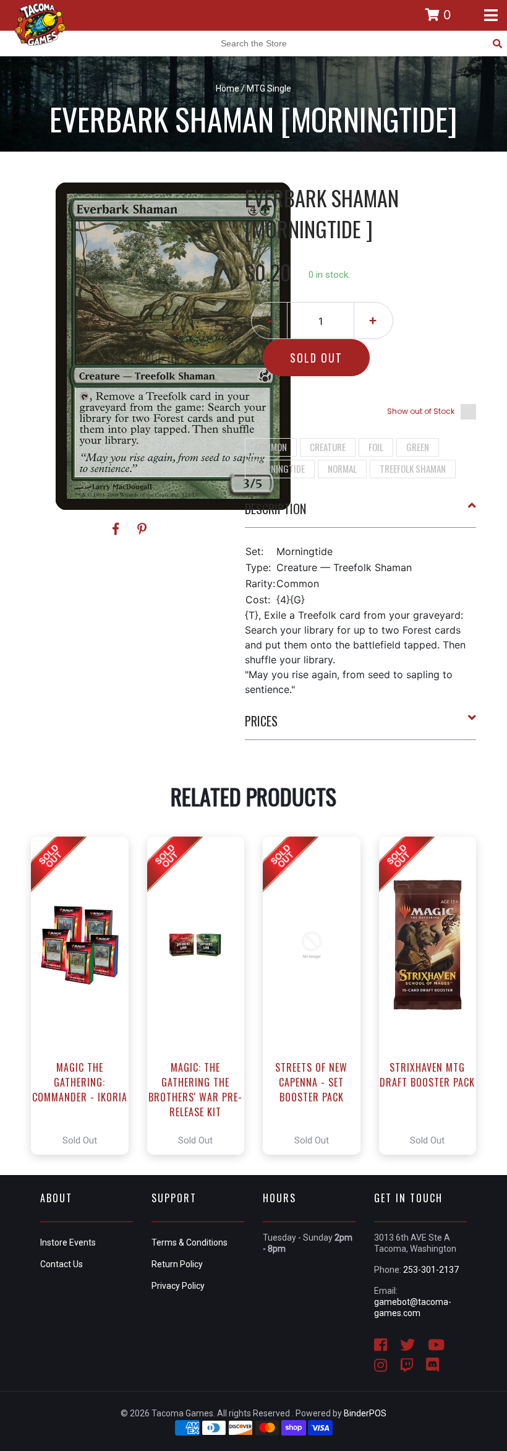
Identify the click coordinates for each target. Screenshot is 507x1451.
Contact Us (61, 1264)
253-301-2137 (431, 1270)
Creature (328, 447)
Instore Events (68, 1242)
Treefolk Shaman (413, 468)
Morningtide (280, 468)
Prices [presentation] (261, 721)
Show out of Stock (420, 411)
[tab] (361, 513)
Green (417, 447)
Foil (376, 447)
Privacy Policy (178, 1286)
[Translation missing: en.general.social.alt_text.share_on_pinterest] (142, 529)
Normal (342, 468)
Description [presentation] (275, 508)
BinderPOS (365, 1413)
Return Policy (177, 1264)
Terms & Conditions (189, 1242)
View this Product (85, 995)
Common (271, 447)
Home (227, 88)
